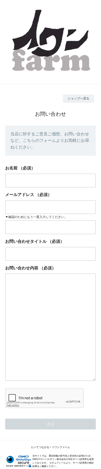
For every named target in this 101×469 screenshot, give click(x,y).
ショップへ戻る (78, 98)
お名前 (11, 168)
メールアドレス (19, 194)
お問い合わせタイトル (26, 241)
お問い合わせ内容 (21, 268)
